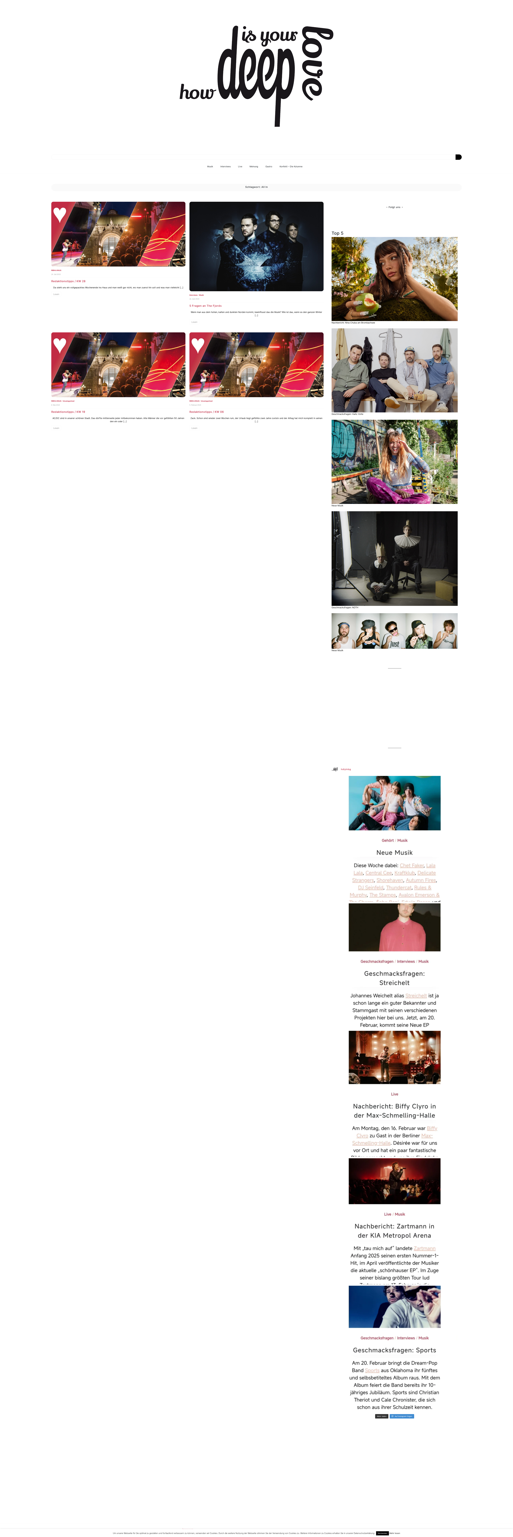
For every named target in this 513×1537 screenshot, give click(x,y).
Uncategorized (68, 401)
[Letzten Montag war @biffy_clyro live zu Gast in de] (395, 1094)
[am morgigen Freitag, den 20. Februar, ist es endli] (395, 966)
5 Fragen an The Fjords (205, 305)
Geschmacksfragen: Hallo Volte (347, 414)
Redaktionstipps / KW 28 (68, 281)
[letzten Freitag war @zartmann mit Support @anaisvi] (395, 1221)
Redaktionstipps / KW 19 (68, 411)
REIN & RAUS (56, 270)
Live (240, 166)
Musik (210, 166)
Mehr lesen (394, 1533)
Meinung (254, 166)
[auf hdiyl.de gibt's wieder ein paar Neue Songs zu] (395, 839)
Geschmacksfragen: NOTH (345, 607)
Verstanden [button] (382, 1533)
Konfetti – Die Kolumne (291, 166)
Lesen (56, 294)
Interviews (225, 166)
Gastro (268, 166)
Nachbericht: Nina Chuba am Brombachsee (353, 322)
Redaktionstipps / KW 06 (206, 411)
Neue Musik (337, 505)
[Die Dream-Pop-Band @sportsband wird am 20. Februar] (395, 1349)
